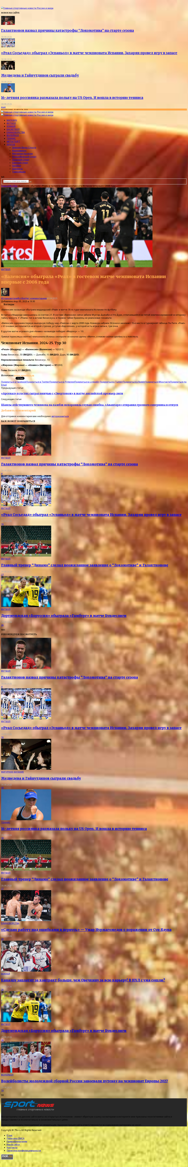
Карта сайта (13, 1144)
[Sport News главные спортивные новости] (28, 1111)
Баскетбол (13, 129)
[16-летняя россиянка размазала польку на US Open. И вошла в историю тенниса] (8, 91)
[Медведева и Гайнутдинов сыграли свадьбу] (8, 68)
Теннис (11, 138)
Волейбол (13, 135)
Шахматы (17, 168)
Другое (11, 144)
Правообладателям (17, 1141)
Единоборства (16, 132)
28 (2, 939)
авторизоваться (60, 416)
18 (2, 787)
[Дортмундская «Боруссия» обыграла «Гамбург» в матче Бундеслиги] (26, 606)
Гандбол (16, 165)
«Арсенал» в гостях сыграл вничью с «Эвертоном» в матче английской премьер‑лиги (62, 393)
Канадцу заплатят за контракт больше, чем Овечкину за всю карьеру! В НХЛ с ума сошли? (83, 980)
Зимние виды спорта (24, 147)
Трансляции (19, 171)
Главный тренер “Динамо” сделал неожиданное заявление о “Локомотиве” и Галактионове (84, 565)
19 (2, 1090)
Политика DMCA (15, 1138)
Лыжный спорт (20, 159)
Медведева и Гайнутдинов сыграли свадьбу (40, 75)
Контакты (12, 1147)
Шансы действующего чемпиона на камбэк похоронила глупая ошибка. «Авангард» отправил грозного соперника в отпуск (89, 404)
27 (2, 574)
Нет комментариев (36, 298)
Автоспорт (13, 141)
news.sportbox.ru (24, 375)
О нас (10, 1135)
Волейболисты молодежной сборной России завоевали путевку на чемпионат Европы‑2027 (84, 1081)
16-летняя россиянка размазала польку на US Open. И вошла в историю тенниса (72, 97)
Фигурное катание (22, 153)
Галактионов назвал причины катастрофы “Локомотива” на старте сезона (67, 30)
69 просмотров (9, 298)
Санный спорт (20, 162)
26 (2, 625)
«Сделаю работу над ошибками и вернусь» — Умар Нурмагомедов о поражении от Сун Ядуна (86, 930)
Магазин (12, 120)
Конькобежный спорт (24, 156)
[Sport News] (27, 8)
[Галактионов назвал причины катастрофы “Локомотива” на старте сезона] (8, 24)
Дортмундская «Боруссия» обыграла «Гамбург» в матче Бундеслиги (63, 616)
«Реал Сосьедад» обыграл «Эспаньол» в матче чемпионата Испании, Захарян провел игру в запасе (89, 53)
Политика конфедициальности (24, 1150)
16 (2, 524)
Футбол (11, 123)
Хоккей (11, 126)
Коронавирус (19, 150)
